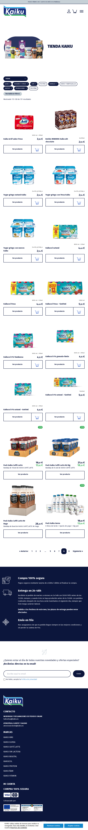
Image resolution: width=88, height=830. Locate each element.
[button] (53, 84)
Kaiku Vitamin (9, 776)
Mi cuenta (9, 784)
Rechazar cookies (53, 826)
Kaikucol (7, 761)
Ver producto (17, 149)
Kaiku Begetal (10, 756)
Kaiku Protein (10, 766)
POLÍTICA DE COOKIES (18, 828)
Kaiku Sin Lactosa (11, 751)
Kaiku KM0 (8, 737)
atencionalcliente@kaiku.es (13, 726)
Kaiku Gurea (9, 742)
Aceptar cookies (74, 826)
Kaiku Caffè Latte (11, 747)
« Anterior (23, 551)
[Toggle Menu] (81, 11)
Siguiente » (78, 551)
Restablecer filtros (13, 94)
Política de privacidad (29, 679)
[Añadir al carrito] (37, 149)
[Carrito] (74, 11)
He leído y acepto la (21, 679)
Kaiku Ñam (8, 771)
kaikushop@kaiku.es (11, 719)
